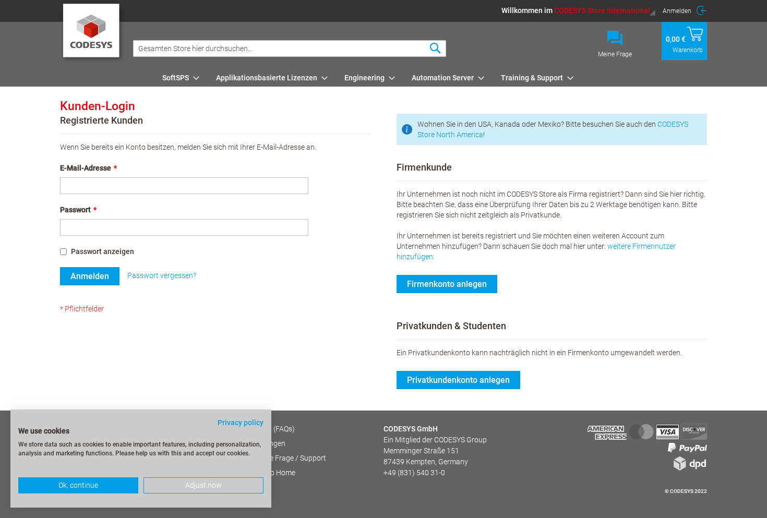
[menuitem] (177, 78)
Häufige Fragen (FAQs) (258, 429)
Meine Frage (615, 54)
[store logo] (93, 34)
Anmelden (677, 11)
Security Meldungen (253, 443)
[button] (578, 10)
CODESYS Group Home (258, 472)
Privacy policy (240, 422)
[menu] (432, 78)
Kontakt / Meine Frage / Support (274, 458)
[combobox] (289, 48)
